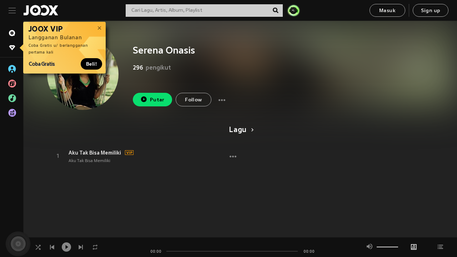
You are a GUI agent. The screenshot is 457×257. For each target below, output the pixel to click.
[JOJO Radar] (293, 10)
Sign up (431, 11)
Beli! (91, 64)
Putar (157, 100)
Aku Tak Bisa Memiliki (95, 153)
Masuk (387, 11)
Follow (193, 100)
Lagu (238, 130)
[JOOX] (41, 10)
